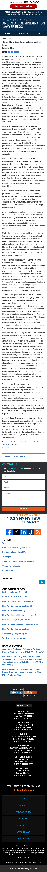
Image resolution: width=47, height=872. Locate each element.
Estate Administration (16, 442)
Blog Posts (24, 839)
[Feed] (37, 532)
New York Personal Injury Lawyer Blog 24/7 (20, 624)
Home (7, 33)
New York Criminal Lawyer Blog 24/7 (17, 606)
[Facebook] (9, 532)
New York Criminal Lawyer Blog (15, 629)
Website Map (23, 832)
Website (23, 805)
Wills (16, 444)
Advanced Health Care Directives (18, 561)
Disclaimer (23, 819)
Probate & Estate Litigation (16, 548)
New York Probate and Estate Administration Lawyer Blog (23, 23)
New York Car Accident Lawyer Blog (17, 601)
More (39, 33)
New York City (35, 442)
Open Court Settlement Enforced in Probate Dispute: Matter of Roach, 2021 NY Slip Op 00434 (23, 650)
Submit (23, 509)
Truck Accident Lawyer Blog (14, 638)
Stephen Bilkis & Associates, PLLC (29, 862)
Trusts (6, 557)
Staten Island (6, 444)
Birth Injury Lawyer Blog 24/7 (14, 592)
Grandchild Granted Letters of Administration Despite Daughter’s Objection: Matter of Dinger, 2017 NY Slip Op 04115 (22, 672)
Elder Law (7, 571)
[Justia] (30, 532)
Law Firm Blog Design (23, 869)
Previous (7, 457)
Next (22, 457)
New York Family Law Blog (13, 611)
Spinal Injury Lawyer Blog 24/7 (15, 634)
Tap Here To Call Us (23, 6)
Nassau (27, 442)
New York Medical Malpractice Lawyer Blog (20, 615)
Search (42, 582)
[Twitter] (16, 532)
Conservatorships (11, 566)
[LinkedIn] (23, 532)
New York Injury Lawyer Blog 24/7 (16, 620)
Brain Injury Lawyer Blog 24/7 (15, 597)
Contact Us (23, 33)
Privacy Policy (23, 812)
